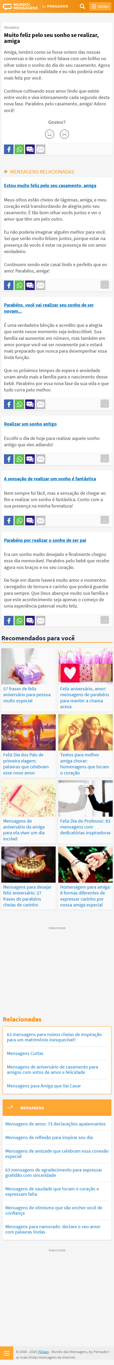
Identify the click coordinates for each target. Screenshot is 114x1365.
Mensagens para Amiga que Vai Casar (44, 1086)
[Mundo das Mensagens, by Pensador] (30, 6)
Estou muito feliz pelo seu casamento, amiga (50, 185)
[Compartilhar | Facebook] (9, 149)
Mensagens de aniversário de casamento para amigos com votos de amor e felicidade (52, 1069)
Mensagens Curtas (25, 1053)
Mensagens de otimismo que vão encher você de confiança (53, 1210)
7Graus (43, 1351)
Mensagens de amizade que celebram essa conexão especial (57, 1153)
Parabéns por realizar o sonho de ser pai (45, 540)
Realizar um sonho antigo (30, 424)
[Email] (40, 149)
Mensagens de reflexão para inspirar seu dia (49, 1137)
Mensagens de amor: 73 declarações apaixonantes (55, 1124)
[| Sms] (30, 149)
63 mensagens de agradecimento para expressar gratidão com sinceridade (53, 1172)
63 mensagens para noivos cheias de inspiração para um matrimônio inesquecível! (54, 1037)
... (104, 284)
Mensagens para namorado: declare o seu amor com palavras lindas (52, 1229)
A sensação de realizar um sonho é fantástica (50, 479)
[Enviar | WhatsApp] (19, 149)
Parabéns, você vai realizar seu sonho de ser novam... (49, 308)
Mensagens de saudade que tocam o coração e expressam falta (52, 1191)
